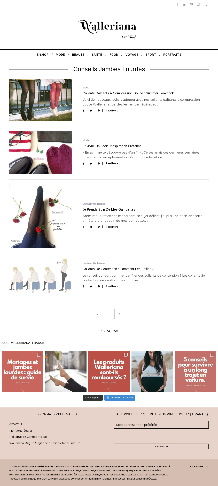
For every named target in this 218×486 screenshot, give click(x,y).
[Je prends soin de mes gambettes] (40, 216)
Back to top (196, 466)
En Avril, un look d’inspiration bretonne (112, 146)
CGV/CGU (15, 424)
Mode (86, 87)
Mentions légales (20, 430)
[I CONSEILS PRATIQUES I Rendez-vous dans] (195, 371)
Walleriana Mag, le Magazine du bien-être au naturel (45, 443)
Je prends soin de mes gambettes (109, 209)
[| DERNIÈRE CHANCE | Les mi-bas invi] (66, 371)
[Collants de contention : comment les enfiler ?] (40, 275)
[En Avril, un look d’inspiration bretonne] (40, 152)
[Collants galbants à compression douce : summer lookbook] (40, 100)
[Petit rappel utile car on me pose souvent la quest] (109, 371)
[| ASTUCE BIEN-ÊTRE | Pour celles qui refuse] (22, 371)
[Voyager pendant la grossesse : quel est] (152, 371)
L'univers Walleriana (94, 203)
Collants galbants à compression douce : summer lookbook (128, 93)
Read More (112, 110)
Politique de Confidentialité (28, 436)
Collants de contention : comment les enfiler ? (118, 269)
